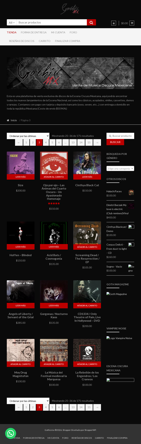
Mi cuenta (58, 32)
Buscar (115, 142)
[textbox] (120, 168)
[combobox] (120, 168)
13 (73, 142)
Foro (73, 32)
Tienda (12, 32)
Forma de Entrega (34, 32)
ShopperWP (90, 430)
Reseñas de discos (21, 40)
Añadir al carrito (54, 176)
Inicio (14, 120)
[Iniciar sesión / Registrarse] (113, 23)
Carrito (44, 40)
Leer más (21, 176)
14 (80, 142)
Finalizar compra (67, 40)
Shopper (67, 430)
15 (89, 142)
